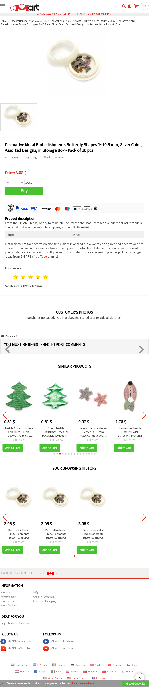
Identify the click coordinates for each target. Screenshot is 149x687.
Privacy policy (8, 596)
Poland (74, 671)
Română (61, 665)
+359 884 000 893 (99, 14)
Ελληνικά (42, 665)
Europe (42, 671)
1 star (16, 277)
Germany (80, 665)
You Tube (40, 256)
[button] (54, 454)
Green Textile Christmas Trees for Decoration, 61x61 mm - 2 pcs (56, 432)
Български (22, 665)
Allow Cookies (135, 683)
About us (5, 592)
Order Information (43, 596)
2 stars (23, 277)
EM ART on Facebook (19, 641)
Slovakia (92, 671)
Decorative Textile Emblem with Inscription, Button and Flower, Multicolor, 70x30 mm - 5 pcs (130, 432)
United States (79, 678)
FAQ (35, 592)
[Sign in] (129, 6)
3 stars (31, 277)
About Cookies (8, 605)
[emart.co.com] (24, 7)
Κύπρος (130, 671)
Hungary (24, 671)
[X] (2, 683)
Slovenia (111, 671)
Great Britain (55, 678)
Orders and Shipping (44, 601)
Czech (134, 665)
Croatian (117, 665)
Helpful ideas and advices (14, 623)
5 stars (45, 277)
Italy (58, 671)
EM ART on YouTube (19, 648)
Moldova (101, 678)
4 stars (38, 277)
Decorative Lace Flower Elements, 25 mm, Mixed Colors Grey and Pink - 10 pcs (93, 432)
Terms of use (7, 601)
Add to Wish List (55, 157)
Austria (99, 665)
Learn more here (83, 683)
